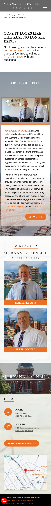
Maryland (31, 141)
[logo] (21, 6)
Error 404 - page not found (14, 15)
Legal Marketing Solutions (13, 500)
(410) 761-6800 (13, 56)
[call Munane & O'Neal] (4, 501)
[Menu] (44, 6)
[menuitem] (44, 6)
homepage (15, 50)
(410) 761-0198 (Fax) (23, 416)
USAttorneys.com (28, 500)
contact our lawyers (14, 206)
